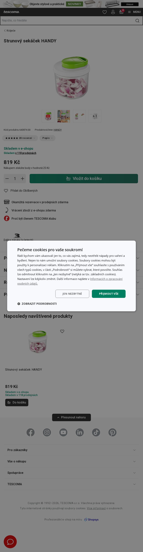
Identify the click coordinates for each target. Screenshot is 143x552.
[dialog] (71, 276)
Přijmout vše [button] (109, 293)
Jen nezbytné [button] (72, 293)
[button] (37, 304)
